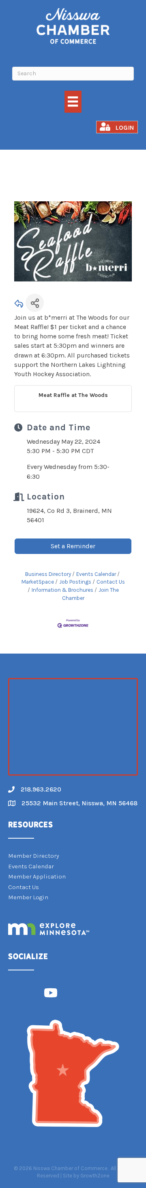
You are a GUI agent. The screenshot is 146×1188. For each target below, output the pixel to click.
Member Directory (33, 855)
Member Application (37, 876)
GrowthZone (95, 1176)
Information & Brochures (62, 590)
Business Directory (48, 574)
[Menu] (72, 101)
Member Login (28, 897)
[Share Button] (35, 303)
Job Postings (75, 582)
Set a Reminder (73, 546)
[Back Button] (19, 305)
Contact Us (111, 582)
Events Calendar (96, 574)
